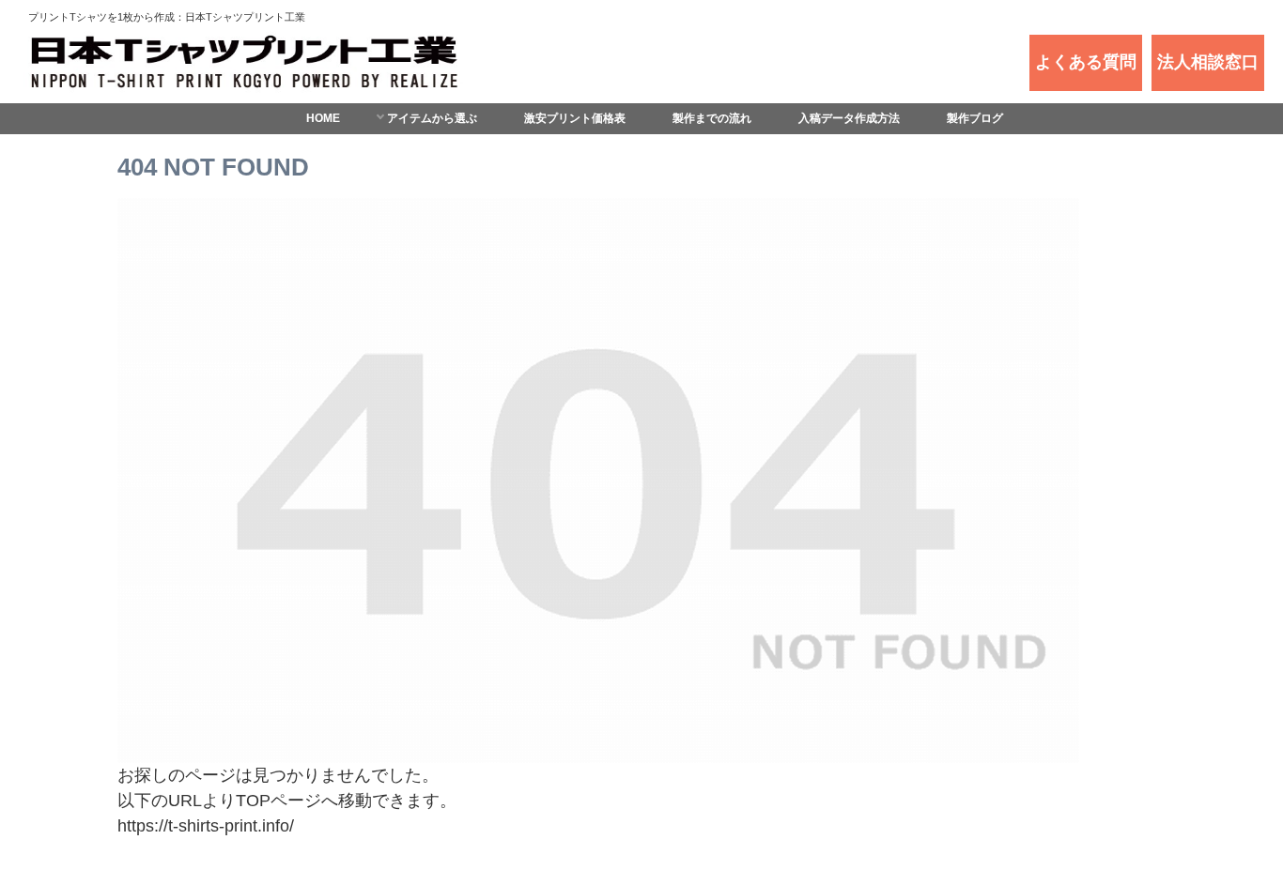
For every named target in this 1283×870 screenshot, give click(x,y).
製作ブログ (975, 118)
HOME (323, 118)
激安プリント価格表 (575, 118)
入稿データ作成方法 (849, 118)
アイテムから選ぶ (432, 118)
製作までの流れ (711, 118)
